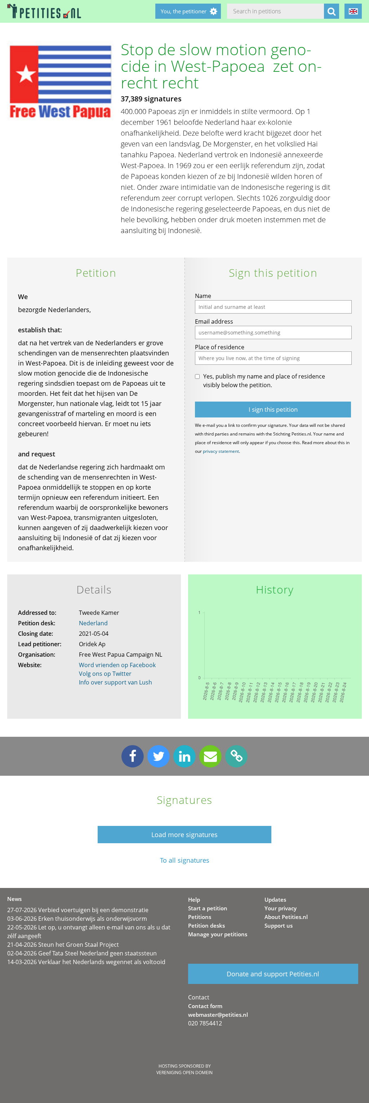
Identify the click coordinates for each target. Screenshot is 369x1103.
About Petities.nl (286, 916)
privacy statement (221, 451)
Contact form (205, 1006)
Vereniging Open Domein (184, 1072)
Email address (214, 321)
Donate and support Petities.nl (273, 973)
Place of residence (219, 347)
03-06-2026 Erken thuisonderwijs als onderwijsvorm (77, 919)
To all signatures (184, 860)
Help (194, 899)
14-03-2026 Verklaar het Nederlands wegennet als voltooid (86, 962)
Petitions (199, 916)
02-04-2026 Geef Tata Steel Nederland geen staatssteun (82, 953)
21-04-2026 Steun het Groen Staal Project (63, 945)
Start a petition (207, 908)
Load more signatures (184, 834)
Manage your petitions (217, 934)
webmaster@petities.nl (218, 1014)
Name (203, 296)
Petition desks (206, 925)
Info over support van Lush (115, 682)
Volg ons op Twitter (105, 674)
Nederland (93, 623)
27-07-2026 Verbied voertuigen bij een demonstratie (77, 910)
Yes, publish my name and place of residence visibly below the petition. (264, 380)
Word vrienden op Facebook (117, 665)
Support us (278, 925)
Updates (275, 899)
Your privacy (280, 908)
